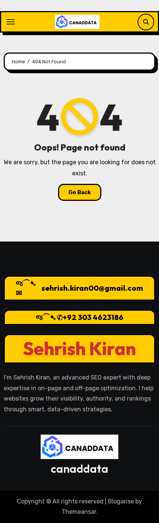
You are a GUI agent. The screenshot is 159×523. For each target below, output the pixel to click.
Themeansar (79, 511)
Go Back (79, 192)
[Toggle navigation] (11, 21)
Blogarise (121, 501)
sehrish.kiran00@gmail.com (92, 288)
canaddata (79, 469)
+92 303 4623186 (93, 317)
